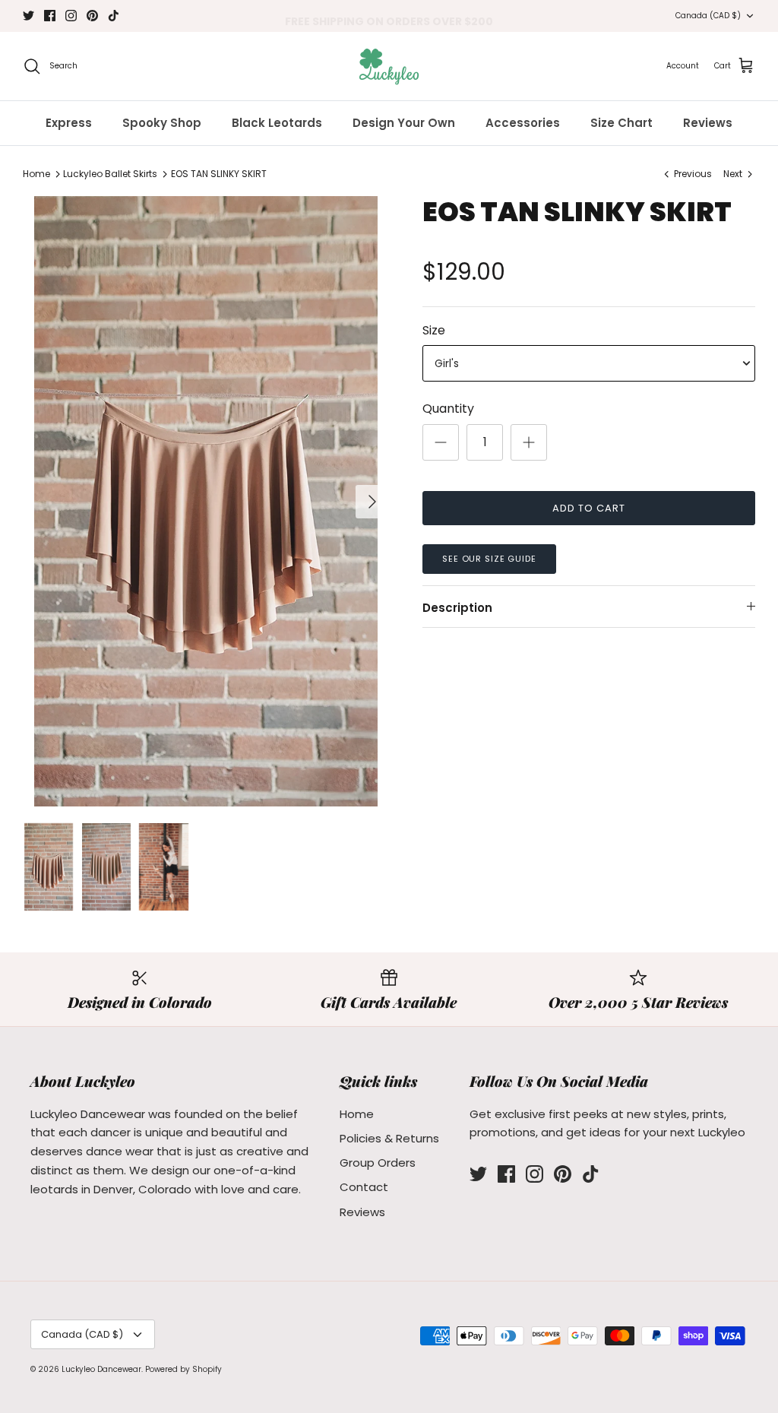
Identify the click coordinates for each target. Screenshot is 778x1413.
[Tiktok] (113, 15)
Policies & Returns (389, 1138)
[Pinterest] (92, 15)
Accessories (522, 123)
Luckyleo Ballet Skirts (110, 173)
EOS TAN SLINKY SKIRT (219, 173)
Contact (364, 1187)
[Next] (372, 501)
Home (36, 173)
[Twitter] (28, 15)
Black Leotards (277, 123)
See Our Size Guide (489, 559)
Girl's (447, 363)
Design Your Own (404, 123)
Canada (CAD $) (708, 15)
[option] (206, 501)
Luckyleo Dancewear (101, 1369)
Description (457, 608)
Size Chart (621, 123)
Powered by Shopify (183, 1369)
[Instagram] (71, 15)
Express (69, 123)
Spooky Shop (161, 123)
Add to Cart (588, 508)
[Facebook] (49, 15)
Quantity (448, 409)
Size (433, 330)
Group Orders (378, 1163)
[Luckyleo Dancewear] (389, 66)
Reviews (707, 123)
